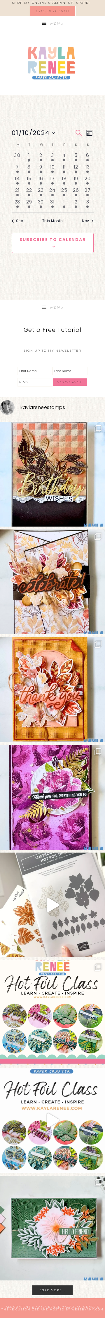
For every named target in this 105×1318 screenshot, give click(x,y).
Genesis (91, 1306)
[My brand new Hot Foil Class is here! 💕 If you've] (52, 1012)
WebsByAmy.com (87, 1309)
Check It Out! (52, 11)
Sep (19, 221)
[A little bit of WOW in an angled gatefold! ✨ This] (52, 581)
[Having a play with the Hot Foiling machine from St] (52, 905)
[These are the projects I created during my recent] (52, 797)
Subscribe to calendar (53, 239)
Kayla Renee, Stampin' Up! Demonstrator (52, 63)
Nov (85, 221)
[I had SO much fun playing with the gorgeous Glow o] (52, 689)
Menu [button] (57, 23)
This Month (52, 221)
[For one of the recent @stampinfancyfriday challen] (52, 1228)
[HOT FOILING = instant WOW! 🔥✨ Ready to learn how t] (52, 1120)
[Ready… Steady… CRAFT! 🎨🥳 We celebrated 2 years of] (52, 474)
